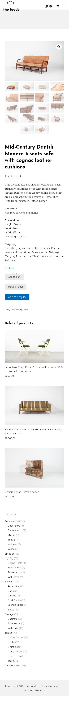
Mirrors (11, 535)
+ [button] (16, 273)
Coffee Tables (15, 637)
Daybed (12, 595)
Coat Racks (14, 525)
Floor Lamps (14, 567)
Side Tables (14, 656)
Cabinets (12, 618)
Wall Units (13, 628)
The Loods (31, 686)
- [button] (6, 273)
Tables (8, 632)
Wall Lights (13, 577)
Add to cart (14, 276)
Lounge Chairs (15, 604)
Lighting (9, 558)
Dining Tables (15, 651)
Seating (19, 309)
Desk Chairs (14, 600)
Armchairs (13, 586)
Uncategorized (13, 665)
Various (12, 544)
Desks (11, 642)
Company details (51, 686)
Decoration (14, 530)
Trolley (11, 660)
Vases (11, 549)
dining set (10, 553)
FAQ (50, 252)
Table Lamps (15, 572)
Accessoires (12, 521)
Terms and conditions (35, 690)
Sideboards (14, 623)
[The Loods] (11, 6)
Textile (11, 539)
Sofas (25, 309)
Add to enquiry (17, 297)
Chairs (11, 591)
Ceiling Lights (15, 563)
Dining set (13, 646)
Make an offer (15, 286)
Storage (9, 614)
